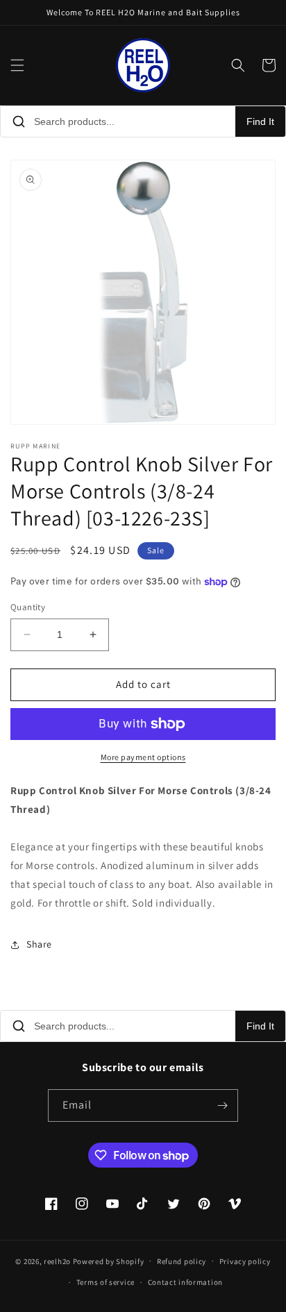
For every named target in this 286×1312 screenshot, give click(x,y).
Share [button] (39, 944)
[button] (17, 65)
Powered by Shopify (108, 1260)
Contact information (185, 1282)
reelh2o (57, 1260)
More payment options (143, 757)
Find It (260, 121)
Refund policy (181, 1261)
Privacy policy (245, 1261)
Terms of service (105, 1282)
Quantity (27, 607)
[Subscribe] (222, 1105)
